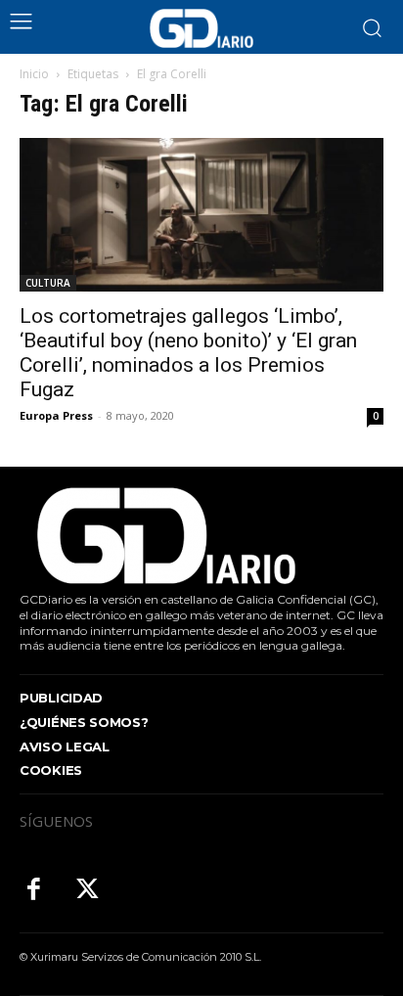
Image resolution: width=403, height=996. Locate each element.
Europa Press (56, 415)
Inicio (34, 74)
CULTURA (47, 283)
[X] (88, 891)
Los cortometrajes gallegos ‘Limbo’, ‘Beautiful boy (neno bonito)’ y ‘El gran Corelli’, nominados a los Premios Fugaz (188, 352)
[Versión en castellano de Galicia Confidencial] (201, 28)
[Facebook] (34, 891)
